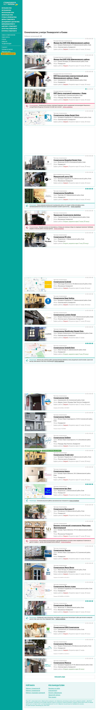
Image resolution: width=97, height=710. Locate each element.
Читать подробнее (67, 107)
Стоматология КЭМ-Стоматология (66, 627)
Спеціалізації (52, 690)
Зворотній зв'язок (54, 695)
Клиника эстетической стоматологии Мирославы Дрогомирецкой (72, 526)
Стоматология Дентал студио (65, 586)
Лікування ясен (6, 10)
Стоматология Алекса (62, 471)
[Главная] (11, 3)
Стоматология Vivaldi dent (64, 455)
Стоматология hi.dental (62, 282)
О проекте (4, 47)
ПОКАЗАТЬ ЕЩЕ (59, 677)
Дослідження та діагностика (11, 21)
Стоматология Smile (61, 398)
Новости (4, 41)
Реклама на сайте (54, 688)
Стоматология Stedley (62, 417)
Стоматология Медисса (62, 663)
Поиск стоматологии (8, 35)
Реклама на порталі (7, 49)
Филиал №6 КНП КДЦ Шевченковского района (72, 59)
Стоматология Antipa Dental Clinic (66, 115)
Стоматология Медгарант (63, 644)
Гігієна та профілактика (9, 17)
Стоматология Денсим (62, 550)
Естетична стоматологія (9, 31)
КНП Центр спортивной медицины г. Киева (70, 93)
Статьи (4, 39)
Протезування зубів (8, 12)
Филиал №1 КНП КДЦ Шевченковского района (72, 43)
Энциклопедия (6, 44)
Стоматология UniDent (62, 438)
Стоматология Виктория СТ (64, 509)
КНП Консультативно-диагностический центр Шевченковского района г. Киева (71, 77)
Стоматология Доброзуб (63, 605)
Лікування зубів (7, 8)
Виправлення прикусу (8, 24)
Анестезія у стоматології (9, 26)
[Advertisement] (59, 13)
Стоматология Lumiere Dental (65, 315)
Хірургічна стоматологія (9, 28)
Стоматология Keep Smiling (64, 298)
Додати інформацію (55, 693)
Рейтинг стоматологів (33, 690)
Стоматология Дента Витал (64, 567)
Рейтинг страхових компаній (35, 693)
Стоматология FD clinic (62, 237)
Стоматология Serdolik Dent (64, 348)
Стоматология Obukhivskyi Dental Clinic (69, 331)
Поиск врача (6, 37)
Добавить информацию (8, 54)
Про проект (52, 697)
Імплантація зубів (7, 15)
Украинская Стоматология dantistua (67, 215)
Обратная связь (6, 51)
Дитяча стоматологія (8, 19)
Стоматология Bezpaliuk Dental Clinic (68, 160)
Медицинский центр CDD (63, 176)
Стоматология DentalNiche (64, 193)
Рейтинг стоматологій (33, 688)
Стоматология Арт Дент (62, 488)
